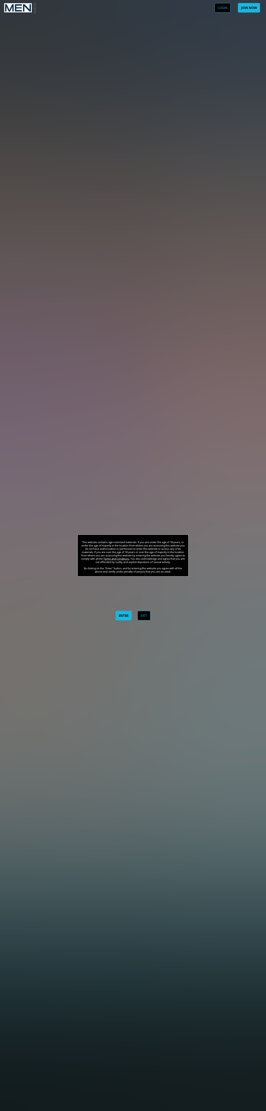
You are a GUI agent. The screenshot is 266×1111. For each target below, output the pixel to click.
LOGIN (222, 8)
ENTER (124, 615)
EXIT (144, 615)
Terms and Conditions (116, 558)
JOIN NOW (249, 8)
